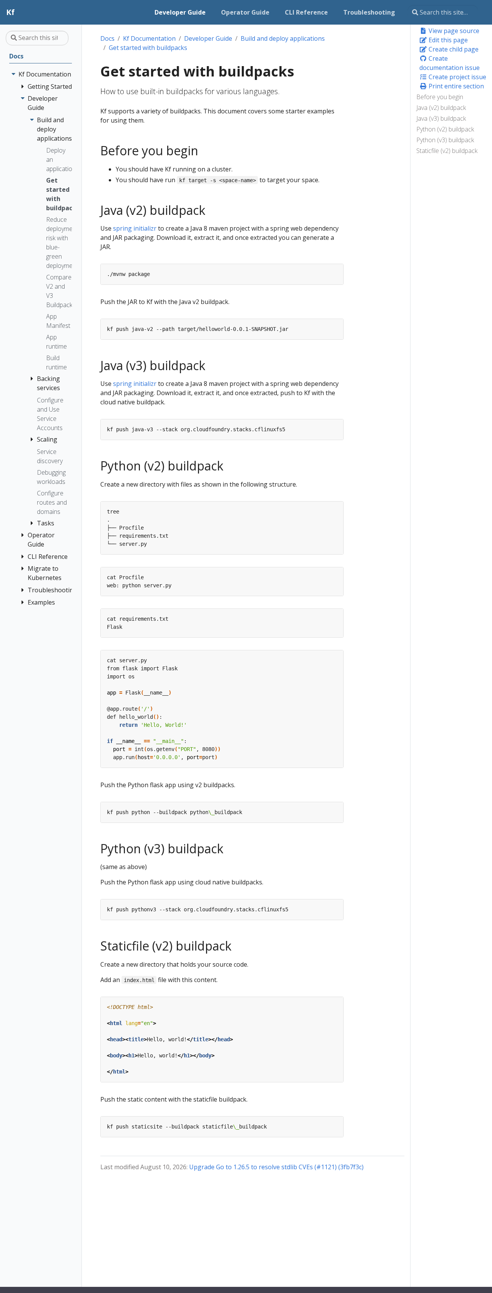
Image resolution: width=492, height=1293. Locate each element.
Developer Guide (208, 38)
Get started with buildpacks (148, 47)
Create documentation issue (449, 63)
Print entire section (455, 86)
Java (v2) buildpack (441, 107)
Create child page (453, 49)
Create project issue (456, 77)
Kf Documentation (149, 38)
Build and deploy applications (283, 38)
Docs (107, 38)
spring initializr (134, 228)
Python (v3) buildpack (445, 140)
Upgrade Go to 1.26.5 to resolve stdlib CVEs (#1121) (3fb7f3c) (276, 1167)
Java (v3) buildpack (441, 118)
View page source (453, 31)
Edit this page (447, 40)
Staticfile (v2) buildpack (446, 150)
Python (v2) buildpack (445, 129)
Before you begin (439, 97)
